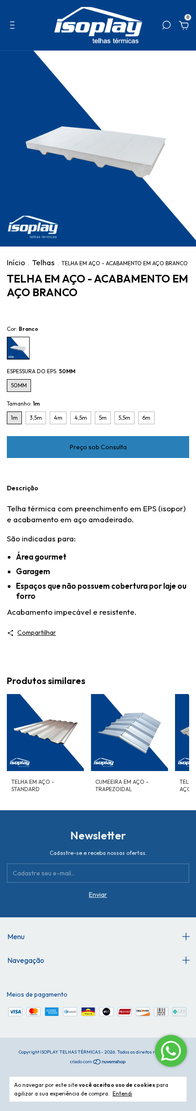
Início (16, 262)
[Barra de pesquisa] (166, 26)
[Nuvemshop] (98, 1062)
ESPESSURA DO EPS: (41, 371)
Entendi (122, 1093)
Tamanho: (23, 403)
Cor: (22, 328)
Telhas (43, 262)
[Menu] (14, 26)
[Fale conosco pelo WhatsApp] (171, 1051)
